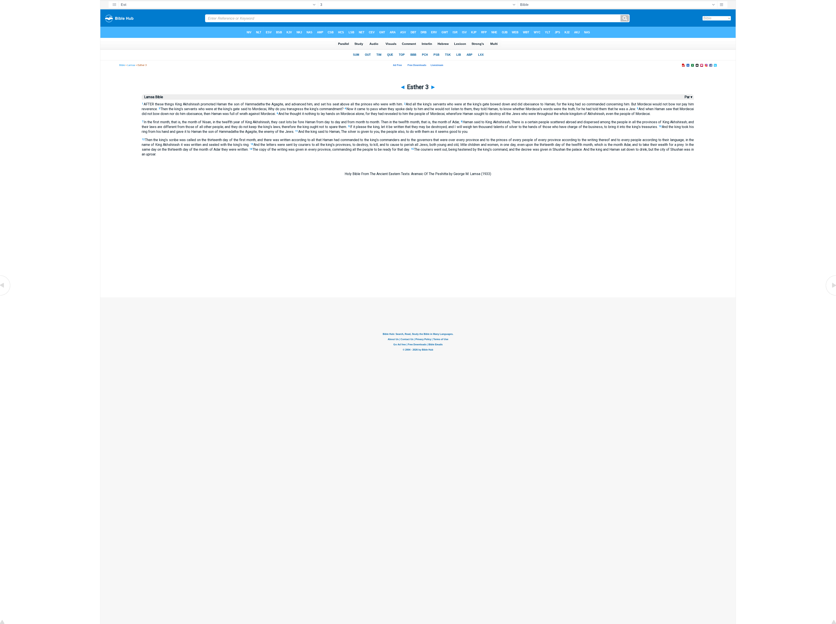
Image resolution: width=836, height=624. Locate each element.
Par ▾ (688, 97)
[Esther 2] (5, 295)
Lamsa (131, 65)
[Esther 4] (830, 295)
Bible (122, 65)
